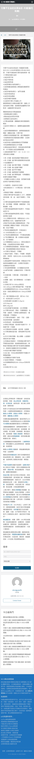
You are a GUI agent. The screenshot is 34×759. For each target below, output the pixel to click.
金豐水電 (26, 465)
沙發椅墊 (18, 490)
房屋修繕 (4, 721)
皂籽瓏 (16, 509)
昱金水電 (6, 475)
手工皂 (10, 505)
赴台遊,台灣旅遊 (6, 733)
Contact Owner (17, 600)
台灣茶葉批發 (5, 744)
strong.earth (17, 590)
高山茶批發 (17, 401)
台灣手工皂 (19, 751)
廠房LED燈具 (28, 751)
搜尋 (17, 568)
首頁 (3, 751)
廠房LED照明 (7, 413)
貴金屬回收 (7, 520)
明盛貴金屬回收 (17, 534)
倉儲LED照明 (17, 413)
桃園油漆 (14, 455)
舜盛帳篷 (16, 436)
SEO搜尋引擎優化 (9, 2)
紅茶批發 (9, 403)
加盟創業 (13, 739)
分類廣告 (15, 724)
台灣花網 (18, 742)
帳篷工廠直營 (18, 434)
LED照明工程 (10, 449)
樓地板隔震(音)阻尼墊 (10, 617)
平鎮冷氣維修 (7, 465)
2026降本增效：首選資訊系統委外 (14, 636)
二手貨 (14, 737)
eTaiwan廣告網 (13, 726)
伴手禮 (17, 735)
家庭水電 (11, 470)
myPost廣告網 (5, 719)
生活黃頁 (16, 730)
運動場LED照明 (13, 416)
